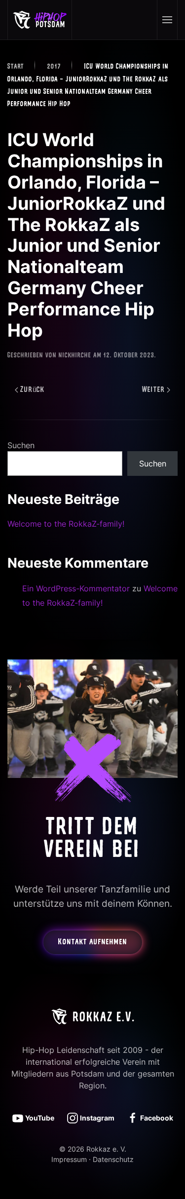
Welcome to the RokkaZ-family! (65, 524)
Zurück (32, 390)
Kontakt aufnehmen (92, 942)
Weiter (153, 390)
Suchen (21, 445)
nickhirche (75, 355)
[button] (167, 19)
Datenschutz (113, 1159)
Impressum (69, 1159)
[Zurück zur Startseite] (40, 19)
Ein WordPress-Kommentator (76, 588)
